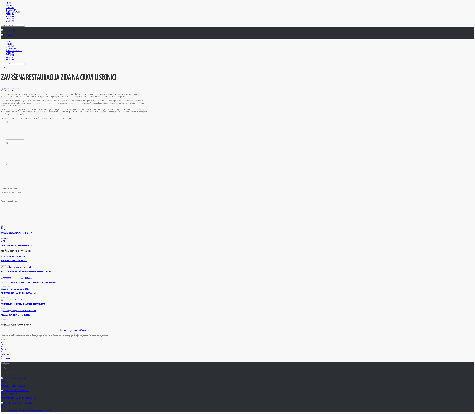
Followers (5, 354)
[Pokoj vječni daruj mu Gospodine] (13, 378)
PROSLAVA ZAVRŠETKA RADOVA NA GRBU (15, 315)
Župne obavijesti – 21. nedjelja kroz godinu (18, 293)
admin (3, 88)
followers (4, 344)
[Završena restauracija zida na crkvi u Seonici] (11, 90)
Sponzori (10, 21)
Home (8, 3)
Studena (10, 19)
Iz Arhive (10, 7)
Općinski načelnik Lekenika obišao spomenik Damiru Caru (23, 304)
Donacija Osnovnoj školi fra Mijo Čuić (16, 233)
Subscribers (5, 358)
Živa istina (11, 10)
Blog (3, 67)
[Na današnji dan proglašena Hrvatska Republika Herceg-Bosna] (17, 403)
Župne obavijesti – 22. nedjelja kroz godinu (18, 398)
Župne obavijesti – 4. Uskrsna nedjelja (16, 246)
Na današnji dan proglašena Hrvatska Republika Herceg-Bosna (26, 272)
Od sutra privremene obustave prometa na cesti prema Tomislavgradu (29, 282)
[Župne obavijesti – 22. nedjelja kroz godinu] (15, 391)
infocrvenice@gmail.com (80, 330)
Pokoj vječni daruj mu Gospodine (14, 261)
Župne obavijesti (14, 12)
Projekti (10, 5)
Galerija (10, 14)
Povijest (10, 16)
